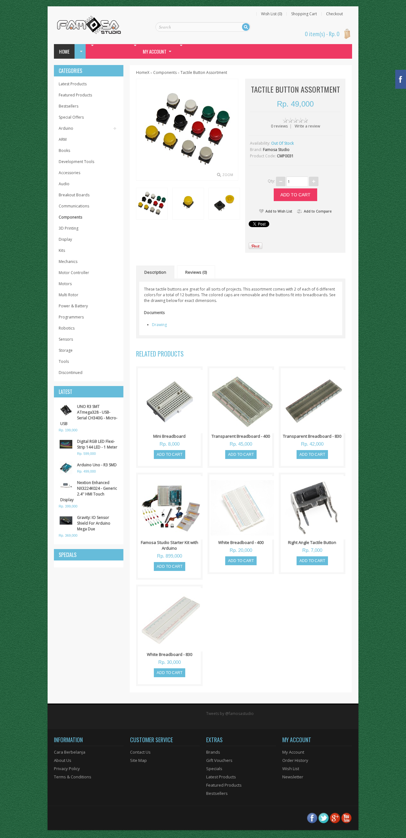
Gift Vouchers (219, 760)
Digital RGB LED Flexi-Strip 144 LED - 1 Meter (97, 444)
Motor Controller (74, 272)
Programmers (71, 317)
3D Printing (68, 228)
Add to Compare (318, 211)
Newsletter (292, 777)
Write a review (307, 126)
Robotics (67, 328)
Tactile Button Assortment (203, 72)
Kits (62, 250)
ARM (63, 139)
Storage (66, 350)
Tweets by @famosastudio (230, 713)
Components (70, 217)
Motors (65, 283)
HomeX (142, 72)
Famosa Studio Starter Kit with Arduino (169, 545)
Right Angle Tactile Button (312, 542)
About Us (62, 760)
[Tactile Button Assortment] (151, 203)
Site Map (138, 760)
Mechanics (68, 261)
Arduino (66, 128)
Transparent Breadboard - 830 (312, 436)
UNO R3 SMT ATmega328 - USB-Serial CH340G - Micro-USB (88, 415)
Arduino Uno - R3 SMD (97, 465)
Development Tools (76, 161)
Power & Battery (73, 306)
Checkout (334, 14)
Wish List (290, 768)
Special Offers (71, 117)
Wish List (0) (271, 14)
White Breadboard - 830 (169, 654)
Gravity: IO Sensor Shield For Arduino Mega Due (93, 523)
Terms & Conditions (72, 777)
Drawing (159, 324)
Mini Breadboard (169, 436)
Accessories (69, 172)
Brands (213, 752)
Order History (295, 760)
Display (65, 239)
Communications (74, 206)
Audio (64, 184)
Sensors (66, 339)
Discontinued (70, 372)
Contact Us (140, 752)
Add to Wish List (278, 211)
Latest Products (73, 84)
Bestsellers (68, 106)
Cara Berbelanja (69, 752)
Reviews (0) (196, 272)
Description (155, 272)
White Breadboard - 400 (241, 542)
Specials (214, 768)
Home (64, 51)
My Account (293, 752)
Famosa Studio (276, 149)
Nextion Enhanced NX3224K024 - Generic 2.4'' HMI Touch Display (88, 491)
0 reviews (279, 126)
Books (64, 150)
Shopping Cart (304, 14)
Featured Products (75, 95)
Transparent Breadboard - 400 (241, 436)
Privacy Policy (67, 768)
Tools (64, 361)
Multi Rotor (68, 295)
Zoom (227, 175)
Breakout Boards (74, 195)
